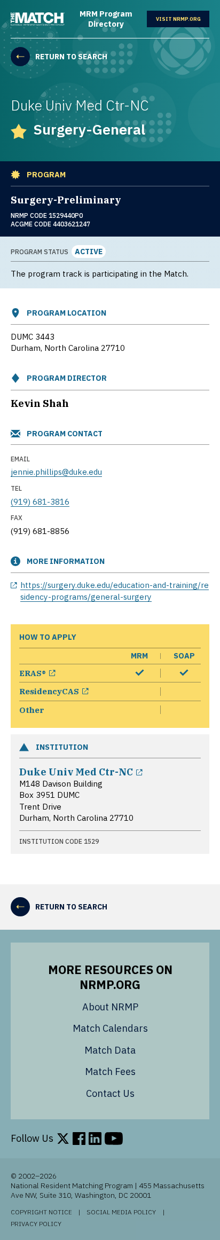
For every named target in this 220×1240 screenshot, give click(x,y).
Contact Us (110, 1093)
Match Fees (110, 1071)
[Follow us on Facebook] (79, 1138)
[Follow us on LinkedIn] (95, 1138)
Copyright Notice (41, 1212)
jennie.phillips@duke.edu (56, 471)
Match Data (110, 1050)
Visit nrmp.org (182, 18)
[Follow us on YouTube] (114, 1138)
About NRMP (110, 1007)
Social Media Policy (121, 1212)
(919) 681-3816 (40, 501)
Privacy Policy (36, 1224)
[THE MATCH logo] (38, 19)
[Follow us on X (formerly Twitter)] (63, 1138)
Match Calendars (110, 1028)
